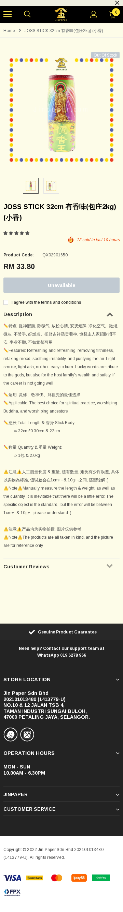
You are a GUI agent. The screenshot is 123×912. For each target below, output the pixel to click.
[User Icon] (93, 14)
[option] (61, 110)
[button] (16, 233)
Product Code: (18, 255)
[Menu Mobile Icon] (7, 14)
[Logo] (60, 14)
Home (9, 30)
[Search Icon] (27, 14)
